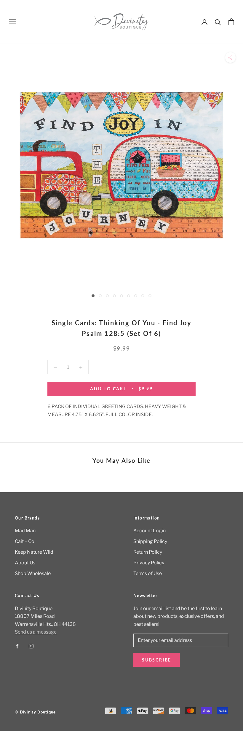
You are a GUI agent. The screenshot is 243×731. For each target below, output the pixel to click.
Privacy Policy (148, 563)
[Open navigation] (12, 21)
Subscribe (156, 659)
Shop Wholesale (33, 573)
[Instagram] (31, 646)
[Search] (218, 22)
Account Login (149, 530)
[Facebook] (17, 646)
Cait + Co (24, 541)
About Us (25, 563)
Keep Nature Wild (34, 552)
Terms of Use (147, 573)
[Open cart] (231, 21)
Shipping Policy (150, 541)
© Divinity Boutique (35, 712)
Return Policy (147, 552)
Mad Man (25, 530)
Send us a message (36, 632)
